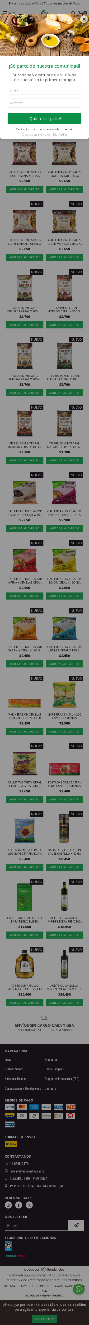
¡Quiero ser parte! (44, 118)
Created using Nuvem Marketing (44, 134)
